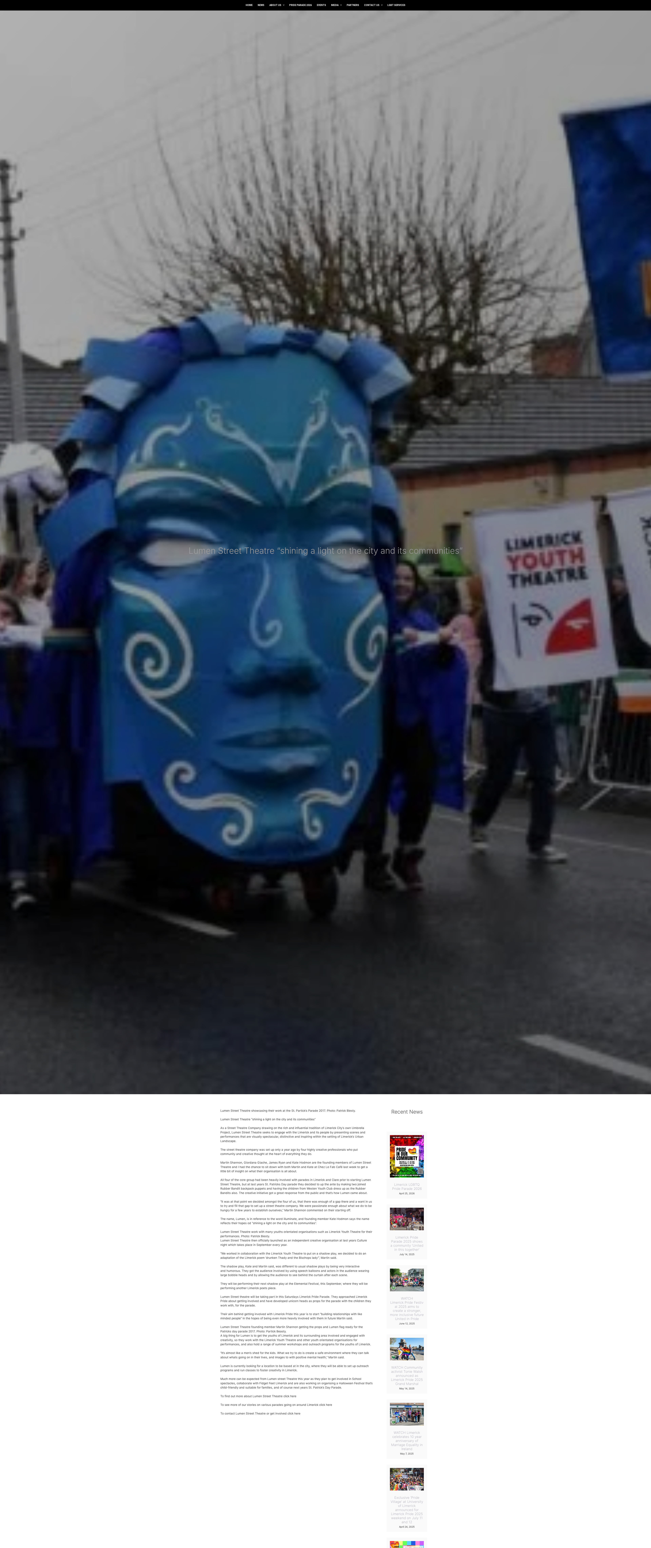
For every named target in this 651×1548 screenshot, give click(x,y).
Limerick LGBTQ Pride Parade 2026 (407, 1187)
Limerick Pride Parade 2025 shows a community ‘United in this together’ (406, 1243)
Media (335, 5)
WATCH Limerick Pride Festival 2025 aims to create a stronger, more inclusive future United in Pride (407, 1308)
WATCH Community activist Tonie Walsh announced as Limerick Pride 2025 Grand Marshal (407, 1375)
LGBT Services (396, 5)
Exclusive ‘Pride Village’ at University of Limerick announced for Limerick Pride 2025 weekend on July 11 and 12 (407, 1510)
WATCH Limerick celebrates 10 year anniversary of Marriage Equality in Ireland (407, 1441)
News (261, 5)
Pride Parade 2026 (300, 5)
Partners (353, 5)
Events (321, 5)
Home (249, 5)
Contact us (371, 5)
